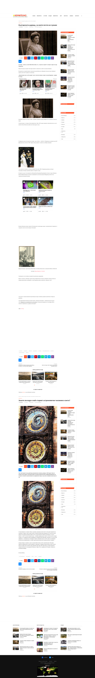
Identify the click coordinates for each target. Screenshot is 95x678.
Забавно (71, 15)
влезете (23, 392)
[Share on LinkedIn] (39, 58)
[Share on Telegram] (45, 58)
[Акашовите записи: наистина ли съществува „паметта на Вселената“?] (64, 79)
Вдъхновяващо (68, 115)
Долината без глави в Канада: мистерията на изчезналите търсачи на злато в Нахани (71, 47)
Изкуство (66, 15)
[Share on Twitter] (32, 58)
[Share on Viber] (52, 58)
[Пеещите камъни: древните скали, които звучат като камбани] (64, 71)
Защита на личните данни (43, 661)
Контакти (77, 15)
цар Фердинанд (21, 352)
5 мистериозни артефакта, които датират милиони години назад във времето (74, 629)
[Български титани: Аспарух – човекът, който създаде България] (64, 87)
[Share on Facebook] (28, 58)
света (36, 556)
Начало (34, 15)
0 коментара (22, 630)
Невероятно (55, 15)
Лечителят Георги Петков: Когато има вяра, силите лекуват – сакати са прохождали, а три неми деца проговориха (51, 636)
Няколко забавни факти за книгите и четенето (51, 649)
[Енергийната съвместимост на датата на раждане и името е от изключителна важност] (40, 644)
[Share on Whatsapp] (42, 58)
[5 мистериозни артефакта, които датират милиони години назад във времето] (64, 630)
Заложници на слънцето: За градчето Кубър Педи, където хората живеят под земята (51, 629)
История (45, 15)
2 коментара (69, 631)
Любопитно (39, 15)
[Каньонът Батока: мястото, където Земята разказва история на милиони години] (64, 62)
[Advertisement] (29, 7)
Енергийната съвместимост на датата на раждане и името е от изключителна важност (51, 643)
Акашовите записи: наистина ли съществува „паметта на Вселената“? (71, 79)
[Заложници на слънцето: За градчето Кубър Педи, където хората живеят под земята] (40, 630)
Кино (68, 128)
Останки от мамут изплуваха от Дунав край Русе (71, 55)
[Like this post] (25, 58)
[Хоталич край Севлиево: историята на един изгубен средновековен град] (25, 376)
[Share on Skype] (49, 58)
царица (27, 352)
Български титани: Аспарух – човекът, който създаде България (71, 87)
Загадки (50, 15)
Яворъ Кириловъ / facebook (40, 271)
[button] (20, 378)
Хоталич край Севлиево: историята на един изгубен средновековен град (71, 38)
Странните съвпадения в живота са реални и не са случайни (74, 641)
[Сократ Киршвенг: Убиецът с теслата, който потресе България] (64, 95)
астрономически (21, 556)
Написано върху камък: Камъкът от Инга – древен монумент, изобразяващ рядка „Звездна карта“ (75, 647)
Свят (61, 15)
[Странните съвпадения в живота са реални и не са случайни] (64, 642)
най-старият (28, 556)
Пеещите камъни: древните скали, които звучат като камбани (71, 71)
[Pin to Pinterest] (35, 58)
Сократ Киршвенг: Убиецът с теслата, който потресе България (71, 95)
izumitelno (21, 402)
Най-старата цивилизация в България (75, 634)
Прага (32, 556)
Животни (68, 117)
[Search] (81, 16)
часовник (39, 556)
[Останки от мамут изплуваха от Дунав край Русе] (51, 376)
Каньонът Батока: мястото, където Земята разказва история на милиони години (71, 63)
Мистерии (68, 134)
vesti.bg (22, 308)
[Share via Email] (20, 61)
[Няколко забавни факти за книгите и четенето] (40, 650)
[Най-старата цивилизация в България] (64, 636)
